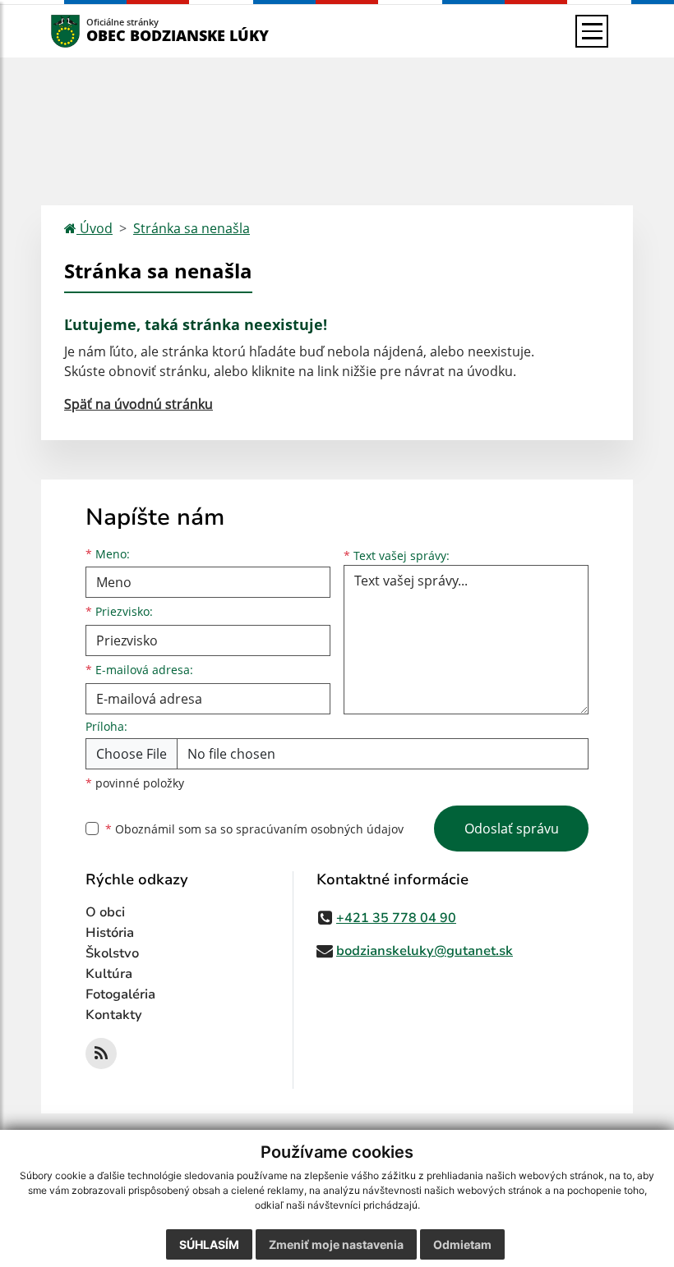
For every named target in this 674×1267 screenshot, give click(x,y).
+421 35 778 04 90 (396, 918)
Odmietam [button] (462, 1244)
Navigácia (90, 31)
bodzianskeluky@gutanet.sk (424, 951)
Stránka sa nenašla (191, 228)
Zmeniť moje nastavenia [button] (336, 1244)
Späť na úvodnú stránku (138, 404)
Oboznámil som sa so (254, 829)
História (109, 933)
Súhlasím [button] (209, 1244)
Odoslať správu (511, 828)
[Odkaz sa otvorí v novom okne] (101, 1053)
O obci (105, 912)
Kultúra (108, 974)
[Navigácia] (591, 31)
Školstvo (112, 953)
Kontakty (113, 1015)
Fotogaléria (120, 994)
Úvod (94, 228)
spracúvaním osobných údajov (320, 829)
